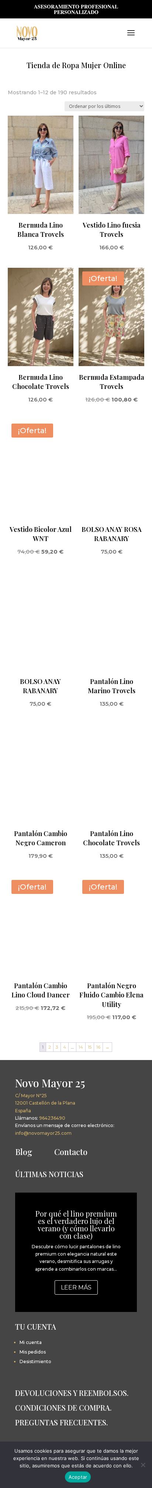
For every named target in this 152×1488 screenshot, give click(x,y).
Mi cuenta (31, 1342)
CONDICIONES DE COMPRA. (63, 1407)
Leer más (76, 1287)
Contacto (70, 1151)
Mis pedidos (33, 1352)
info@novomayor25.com (43, 1133)
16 (98, 1047)
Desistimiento (35, 1361)
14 (81, 1047)
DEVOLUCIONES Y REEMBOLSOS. (71, 1393)
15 (89, 1047)
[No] (142, 1464)
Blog (23, 1151)
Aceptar (78, 1477)
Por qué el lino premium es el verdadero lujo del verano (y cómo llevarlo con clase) (76, 1224)
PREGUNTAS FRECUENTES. (61, 1422)
